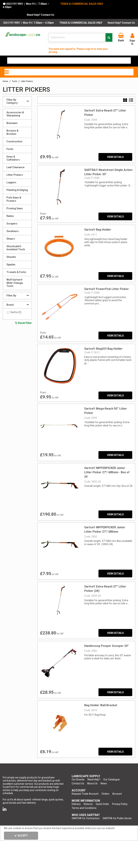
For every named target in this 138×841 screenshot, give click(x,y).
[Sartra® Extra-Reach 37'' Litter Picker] (59, 127)
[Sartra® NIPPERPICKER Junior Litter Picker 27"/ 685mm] (59, 544)
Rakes (10, 216)
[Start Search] (108, 37)
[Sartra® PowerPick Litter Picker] (59, 306)
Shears (10, 238)
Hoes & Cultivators (13, 158)
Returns (88, 804)
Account (117, 793)
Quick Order (102, 804)
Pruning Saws (14, 208)
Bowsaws (12, 123)
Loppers (11, 182)
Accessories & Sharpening (15, 114)
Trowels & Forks (16, 272)
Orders (105, 793)
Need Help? (94, 779)
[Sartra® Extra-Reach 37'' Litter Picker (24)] (59, 603)
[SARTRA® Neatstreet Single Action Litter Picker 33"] (59, 186)
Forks (9, 149)
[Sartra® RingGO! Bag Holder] (59, 365)
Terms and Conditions (84, 808)
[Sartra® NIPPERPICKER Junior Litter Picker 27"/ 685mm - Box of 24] (59, 485)
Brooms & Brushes (12, 132)
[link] (4, 809)
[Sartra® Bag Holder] (59, 246)
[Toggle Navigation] (69, 72)
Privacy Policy (120, 804)
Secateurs (12, 231)
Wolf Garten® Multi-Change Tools (14, 282)
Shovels (11, 256)
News (104, 783)
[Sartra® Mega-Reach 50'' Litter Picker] (59, 425)
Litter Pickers (14, 174)
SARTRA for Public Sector (117, 818)
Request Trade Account (85, 793)
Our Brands (78, 779)
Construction (14, 141)
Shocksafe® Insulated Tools (15, 248)
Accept (23, 835)
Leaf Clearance (15, 167)
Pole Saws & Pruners (13, 199)
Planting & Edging (17, 190)
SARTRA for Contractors (86, 818)
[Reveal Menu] (69, 72)
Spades (10, 264)
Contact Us (78, 783)
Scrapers (11, 223)
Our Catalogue (111, 779)
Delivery (76, 804)
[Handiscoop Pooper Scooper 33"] (59, 663)
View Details (115, 157)
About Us (92, 783)
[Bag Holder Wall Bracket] (59, 722)
